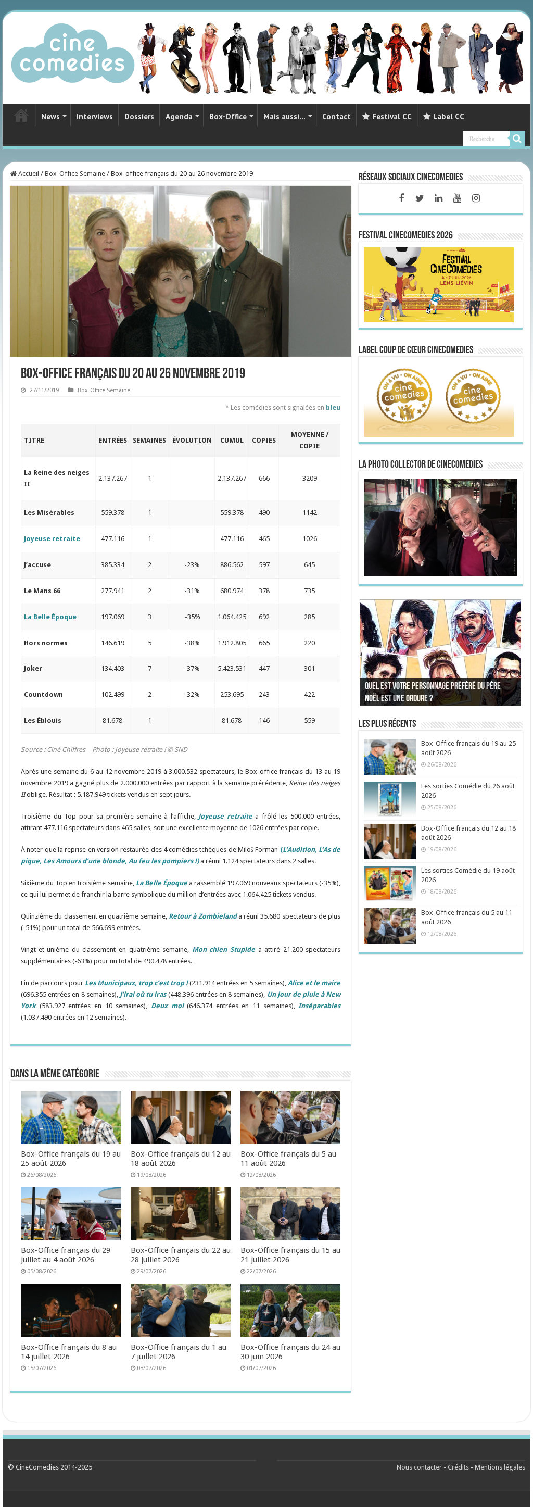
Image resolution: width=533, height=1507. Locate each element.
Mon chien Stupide (223, 949)
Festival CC (392, 116)
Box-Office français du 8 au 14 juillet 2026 (69, 1351)
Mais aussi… (284, 116)
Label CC (448, 116)
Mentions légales (500, 1467)
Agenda (179, 116)
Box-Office (228, 116)
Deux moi (167, 1006)
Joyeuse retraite (52, 539)
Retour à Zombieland (203, 916)
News (50, 116)
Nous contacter (419, 1467)
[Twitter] (420, 198)
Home (21, 115)
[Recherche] (517, 138)
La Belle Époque (50, 617)
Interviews (95, 116)
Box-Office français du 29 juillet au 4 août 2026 (65, 1255)
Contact (336, 116)
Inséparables (319, 1006)
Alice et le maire (314, 983)
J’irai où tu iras (143, 994)
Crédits (458, 1467)
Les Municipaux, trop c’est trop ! (136, 983)
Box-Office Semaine (75, 174)
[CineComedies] (72, 51)
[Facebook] (401, 198)
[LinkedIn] (438, 198)
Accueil (28, 174)
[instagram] (476, 198)
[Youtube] (457, 198)
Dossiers (139, 116)
